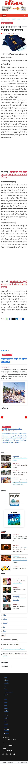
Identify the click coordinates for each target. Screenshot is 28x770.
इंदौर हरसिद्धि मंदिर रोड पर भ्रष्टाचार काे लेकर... (12, 429)
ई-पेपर (24, 19)
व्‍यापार (8, 19)
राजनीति (3, 19)
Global (19, 19)
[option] (3, 19)
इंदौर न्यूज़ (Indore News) (6, 23)
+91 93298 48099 (8, 745)
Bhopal (7, 744)
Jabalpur (7, 750)
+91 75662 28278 (8, 751)
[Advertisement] (14, 154)
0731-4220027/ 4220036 (10, 740)
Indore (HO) (9, 738)
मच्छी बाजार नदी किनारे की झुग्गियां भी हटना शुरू (14, 360)
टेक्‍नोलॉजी (13, 19)
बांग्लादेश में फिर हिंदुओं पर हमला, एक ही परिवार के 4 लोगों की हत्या (14, 174)
